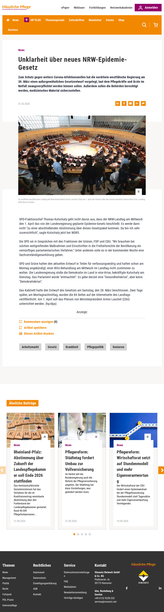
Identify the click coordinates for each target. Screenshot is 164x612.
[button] (78, 534)
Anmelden (151, 7)
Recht (5, 588)
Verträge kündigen (73, 597)
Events (110, 20)
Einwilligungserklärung (45, 583)
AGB (35, 588)
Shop (121, 20)
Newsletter (95, 20)
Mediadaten (70, 586)
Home (8, 20)
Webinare (79, 7)
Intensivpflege (9, 605)
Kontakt (37, 594)
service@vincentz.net (106, 601)
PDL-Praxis (8, 599)
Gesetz (52, 347)
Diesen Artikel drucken (39, 333)
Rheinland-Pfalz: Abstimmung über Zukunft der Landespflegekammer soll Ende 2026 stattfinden (30, 466)
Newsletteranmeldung (75, 592)
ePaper (65, 7)
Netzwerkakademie (121, 7)
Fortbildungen (97, 7)
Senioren (118, 347)
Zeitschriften (76, 20)
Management (9, 577)
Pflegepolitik (95, 347)
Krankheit (72, 347)
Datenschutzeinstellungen (77, 574)
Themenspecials (54, 20)
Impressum (39, 572)
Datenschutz (39, 577)
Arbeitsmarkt (30, 347)
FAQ (66, 581)
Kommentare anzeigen (40, 322)
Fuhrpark (7, 594)
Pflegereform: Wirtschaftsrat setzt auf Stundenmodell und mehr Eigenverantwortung (133, 466)
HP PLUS (36, 20)
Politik (5, 583)
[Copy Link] (137, 103)
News (15, 20)
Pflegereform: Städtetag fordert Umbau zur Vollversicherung (79, 461)
